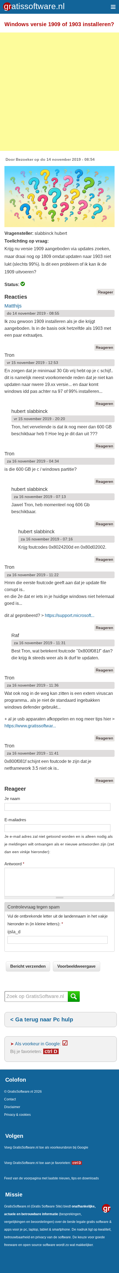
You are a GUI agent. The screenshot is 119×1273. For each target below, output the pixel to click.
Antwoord (14, 863)
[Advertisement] (59, 91)
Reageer (105, 292)
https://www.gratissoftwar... (30, 725)
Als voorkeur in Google (37, 1043)
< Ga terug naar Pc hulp (41, 1019)
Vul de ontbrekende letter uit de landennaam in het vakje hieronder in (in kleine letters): (57, 920)
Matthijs (13, 306)
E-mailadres (15, 819)
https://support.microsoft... (69, 615)
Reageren (104, 347)
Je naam (12, 798)
